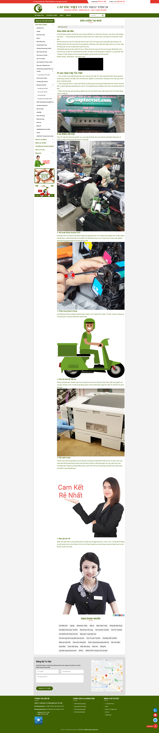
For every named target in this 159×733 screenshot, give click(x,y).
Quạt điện (39, 112)
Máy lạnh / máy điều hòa (43, 65)
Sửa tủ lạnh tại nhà (42, 92)
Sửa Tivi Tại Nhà (41, 58)
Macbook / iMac (41, 34)
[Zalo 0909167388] (155, 710)
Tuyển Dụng (108, 715)
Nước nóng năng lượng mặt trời (45, 102)
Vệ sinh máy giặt (41, 95)
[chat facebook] (155, 720)
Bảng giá (38, 153)
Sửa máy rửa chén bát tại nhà (45, 98)
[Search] (102, 15)
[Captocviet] (38, 8)
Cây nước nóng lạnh (42, 105)
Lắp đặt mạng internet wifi (43, 129)
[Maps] (107, 676)
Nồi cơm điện (40, 108)
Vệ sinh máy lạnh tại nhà (44, 74)
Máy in (38, 38)
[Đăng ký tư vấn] (155, 715)
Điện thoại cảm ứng (42, 51)
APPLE (38, 132)
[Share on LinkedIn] (124, 615)
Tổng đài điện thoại (42, 45)
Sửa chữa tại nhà (41, 24)
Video (61, 15)
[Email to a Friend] (120, 615)
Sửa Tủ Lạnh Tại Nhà (42, 78)
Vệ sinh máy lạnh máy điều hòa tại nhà (45, 70)
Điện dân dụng (40, 119)
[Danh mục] (155, 726)
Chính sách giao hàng (80, 703)
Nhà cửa (39, 122)
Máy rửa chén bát (41, 85)
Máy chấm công (41, 41)
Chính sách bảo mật (79, 712)
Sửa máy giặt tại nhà (43, 88)
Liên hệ (68, 15)
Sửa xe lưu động (40, 139)
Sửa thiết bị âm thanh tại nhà (44, 62)
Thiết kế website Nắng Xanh (91, 729)
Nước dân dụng (41, 115)
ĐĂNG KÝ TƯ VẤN (44, 688)
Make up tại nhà (40, 143)
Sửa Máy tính (40, 28)
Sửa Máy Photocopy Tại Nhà (44, 48)
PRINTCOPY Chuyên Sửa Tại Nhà (45, 136)
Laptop (38, 31)
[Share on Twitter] (118, 615)
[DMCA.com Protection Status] (38, 720)
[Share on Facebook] (116, 615)
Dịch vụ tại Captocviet (111, 709)
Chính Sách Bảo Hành (79, 709)
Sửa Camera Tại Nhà (42, 55)
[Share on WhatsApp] (114, 615)
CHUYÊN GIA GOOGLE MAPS (44, 146)
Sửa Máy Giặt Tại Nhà (42, 81)
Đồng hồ (39, 126)
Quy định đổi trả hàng (80, 706)
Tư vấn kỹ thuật (51, 15)
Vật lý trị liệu (40, 150)
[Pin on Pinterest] (122, 615)
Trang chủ (40, 15)
